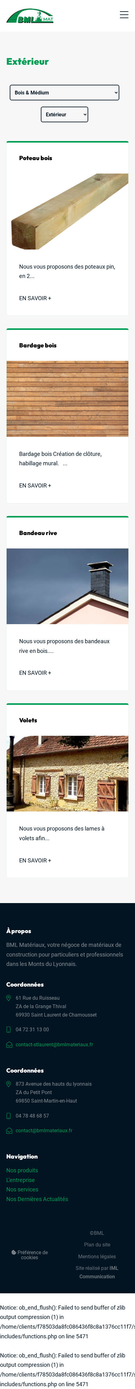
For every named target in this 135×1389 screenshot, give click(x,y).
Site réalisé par (97, 1272)
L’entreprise (20, 1180)
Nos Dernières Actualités (37, 1199)
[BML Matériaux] (29, 15)
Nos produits (22, 1170)
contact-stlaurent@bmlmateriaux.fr (54, 1045)
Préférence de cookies (32, 1255)
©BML (97, 1233)
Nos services (22, 1189)
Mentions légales (97, 1257)
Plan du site (97, 1245)
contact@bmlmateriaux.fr (44, 1131)
